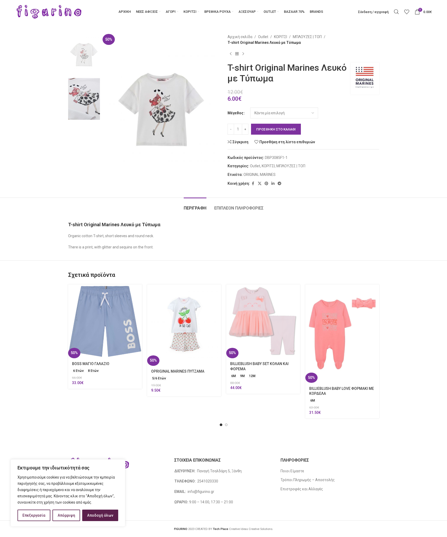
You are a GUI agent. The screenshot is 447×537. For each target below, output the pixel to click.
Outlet (263, 37)
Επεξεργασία (33, 515)
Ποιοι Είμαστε (292, 471)
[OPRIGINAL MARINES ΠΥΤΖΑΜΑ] (184, 325)
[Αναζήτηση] (396, 12)
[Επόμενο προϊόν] (243, 54)
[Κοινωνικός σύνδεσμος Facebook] (253, 183)
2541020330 (207, 481)
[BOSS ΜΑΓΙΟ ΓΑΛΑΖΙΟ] (105, 321)
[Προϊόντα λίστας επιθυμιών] (407, 12)
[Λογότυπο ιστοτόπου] (49, 11)
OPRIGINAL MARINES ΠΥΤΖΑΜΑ (177, 371)
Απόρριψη (66, 515)
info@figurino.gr (200, 492)
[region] (67, 493)
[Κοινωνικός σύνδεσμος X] (259, 183)
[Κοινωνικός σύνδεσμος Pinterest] (266, 183)
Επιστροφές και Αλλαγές (302, 489)
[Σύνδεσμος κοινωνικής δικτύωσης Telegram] (279, 183)
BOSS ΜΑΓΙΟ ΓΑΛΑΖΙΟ (90, 364)
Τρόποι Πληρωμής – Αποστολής (308, 480)
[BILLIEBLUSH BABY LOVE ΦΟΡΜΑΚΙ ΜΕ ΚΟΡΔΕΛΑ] (342, 333)
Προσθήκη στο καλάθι (276, 129)
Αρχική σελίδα (240, 37)
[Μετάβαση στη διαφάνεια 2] (226, 424)
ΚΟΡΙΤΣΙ (280, 37)
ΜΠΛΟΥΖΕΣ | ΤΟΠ (307, 37)
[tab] (195, 205)
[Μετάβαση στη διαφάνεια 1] (221, 424)
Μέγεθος (235, 113)
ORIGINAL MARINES (259, 174)
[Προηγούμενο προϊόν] (231, 54)
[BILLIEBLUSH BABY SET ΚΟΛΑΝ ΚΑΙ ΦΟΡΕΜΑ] (263, 321)
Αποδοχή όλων (100, 515)
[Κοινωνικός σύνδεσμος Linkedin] (273, 183)
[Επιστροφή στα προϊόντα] (237, 54)
